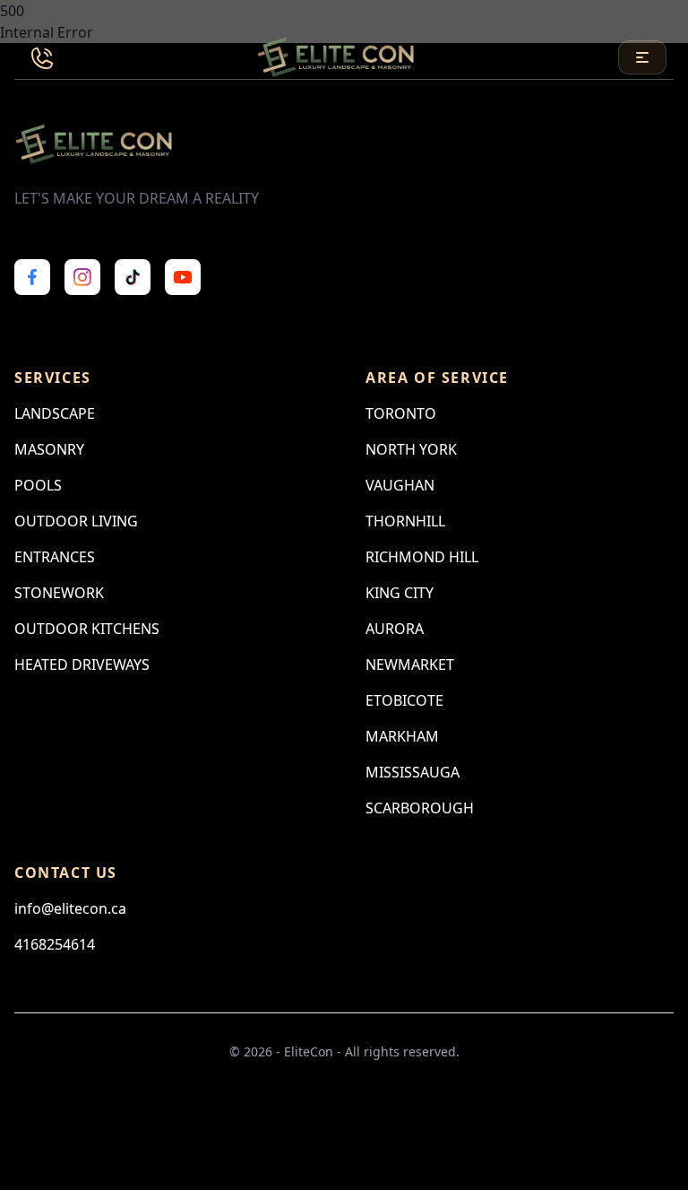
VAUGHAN (400, 485)
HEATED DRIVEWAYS (82, 664)
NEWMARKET (410, 664)
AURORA (395, 628)
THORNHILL (405, 521)
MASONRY (49, 449)
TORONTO (401, 413)
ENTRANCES (54, 557)
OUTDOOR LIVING (76, 521)
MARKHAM (402, 736)
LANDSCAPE (54, 413)
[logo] (337, 57)
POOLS (38, 485)
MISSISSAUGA (413, 772)
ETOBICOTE (404, 700)
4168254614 (54, 944)
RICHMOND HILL (422, 557)
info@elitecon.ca (70, 908)
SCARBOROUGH (420, 808)
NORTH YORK (411, 449)
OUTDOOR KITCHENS (86, 628)
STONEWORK (59, 593)
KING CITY (400, 593)
